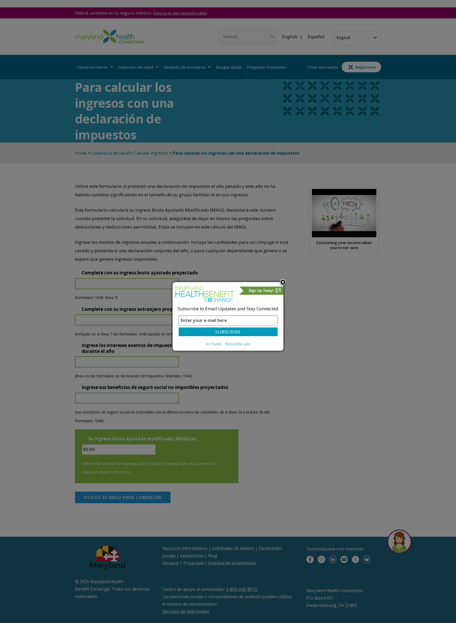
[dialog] (228, 316)
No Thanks (213, 344)
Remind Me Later (237, 344)
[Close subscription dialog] (283, 283)
